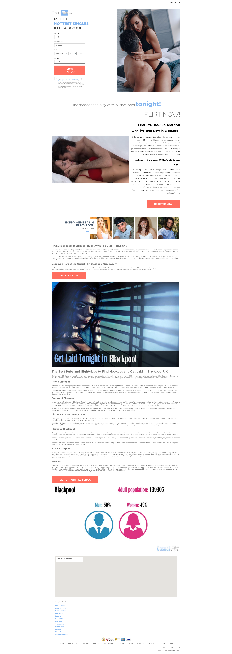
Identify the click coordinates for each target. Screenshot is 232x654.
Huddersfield (60, 605)
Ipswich (58, 629)
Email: (56, 58)
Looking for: (58, 41)
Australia (141, 644)
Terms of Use (73, 644)
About (61, 644)
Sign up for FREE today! (75, 480)
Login (173, 3)
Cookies (96, 644)
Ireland (162, 644)
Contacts (121, 644)
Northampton (60, 611)
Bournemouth (60, 608)
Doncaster (59, 619)
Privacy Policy (75, 79)
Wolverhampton (61, 634)
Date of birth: (59, 50)
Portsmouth (60, 613)
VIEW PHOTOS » (70, 70)
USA (178, 647)
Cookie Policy (61, 80)
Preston (58, 616)
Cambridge (59, 626)
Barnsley (58, 621)
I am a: (56, 33)
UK (172, 647)
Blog (131, 644)
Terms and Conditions (65, 79)
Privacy (86, 644)
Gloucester (59, 624)
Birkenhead (59, 632)
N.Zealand (174, 644)
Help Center (108, 644)
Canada (152, 644)
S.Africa (163, 647)
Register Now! (163, 204)
